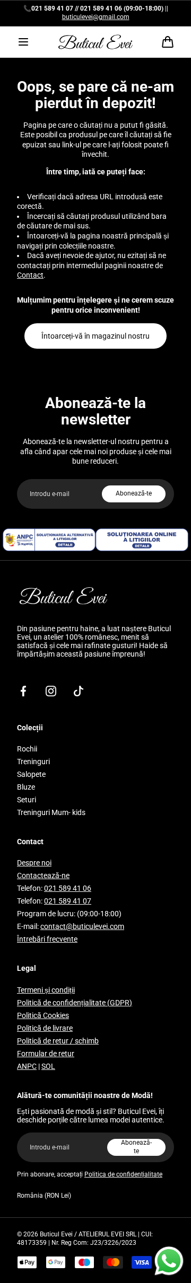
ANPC (27, 1066)
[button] (23, 42)
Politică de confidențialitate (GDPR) (74, 1002)
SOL (48, 1066)
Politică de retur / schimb (58, 1041)
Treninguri (33, 761)
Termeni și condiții (46, 990)
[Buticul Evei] (95, 41)
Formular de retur (45, 1053)
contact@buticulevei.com (82, 926)
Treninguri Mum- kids (51, 812)
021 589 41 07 (67, 901)
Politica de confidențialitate (123, 1174)
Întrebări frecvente (47, 939)
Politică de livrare (45, 1028)
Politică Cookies (43, 1015)
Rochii (27, 749)
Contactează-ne (43, 875)
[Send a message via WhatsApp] (169, 1261)
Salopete (31, 774)
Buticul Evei (56, 1234)
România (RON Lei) (44, 1195)
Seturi (26, 799)
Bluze (26, 787)
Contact (30, 275)
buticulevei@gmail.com (95, 17)
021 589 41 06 (67, 888)
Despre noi (34, 863)
